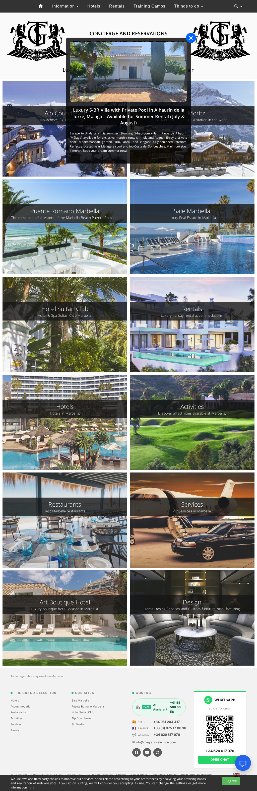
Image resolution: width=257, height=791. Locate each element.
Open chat (220, 759)
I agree (231, 780)
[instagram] (157, 752)
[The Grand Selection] (41, 6)
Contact (172, 774)
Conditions (158, 774)
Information (64, 6)
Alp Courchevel (81, 718)
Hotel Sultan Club (83, 712)
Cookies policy (139, 774)
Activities (17, 718)
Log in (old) (188, 774)
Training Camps (149, 6)
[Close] (191, 38)
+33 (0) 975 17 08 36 (169, 728)
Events (15, 730)
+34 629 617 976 (167, 735)
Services (16, 724)
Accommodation (21, 706)
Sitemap (121, 774)
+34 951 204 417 (166, 722)
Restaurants (18, 712)
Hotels (93, 6)
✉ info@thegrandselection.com (154, 742)
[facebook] (136, 752)
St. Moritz (78, 724)
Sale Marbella (80, 700)
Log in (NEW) (204, 774)
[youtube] (147, 752)
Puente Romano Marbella (88, 706)
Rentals (117, 6)
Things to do (187, 6)
